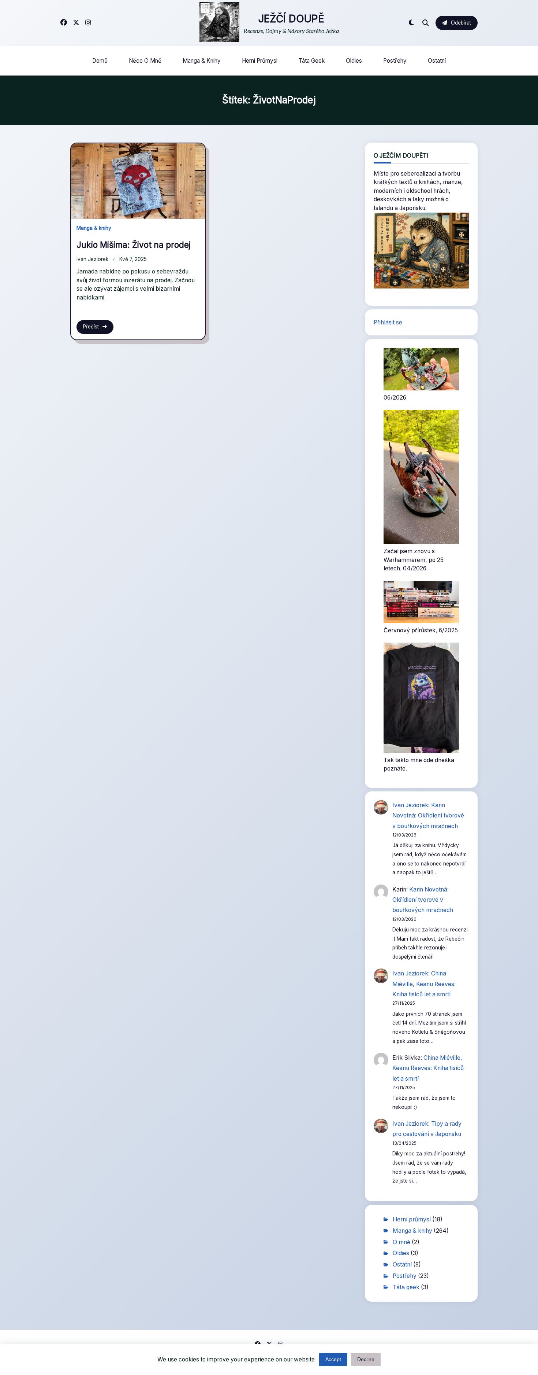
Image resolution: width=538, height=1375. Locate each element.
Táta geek (312, 60)
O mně (401, 1242)
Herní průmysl (259, 60)
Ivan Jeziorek (92, 259)
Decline (365, 1359)
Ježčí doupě (291, 18)
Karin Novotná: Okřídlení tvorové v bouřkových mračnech (428, 816)
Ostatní (437, 60)
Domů (100, 60)
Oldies (354, 60)
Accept (333, 1359)
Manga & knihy (202, 60)
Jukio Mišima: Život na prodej (133, 245)
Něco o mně (145, 60)
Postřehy (395, 60)
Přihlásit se (388, 322)
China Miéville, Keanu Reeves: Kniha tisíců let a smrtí (424, 984)
